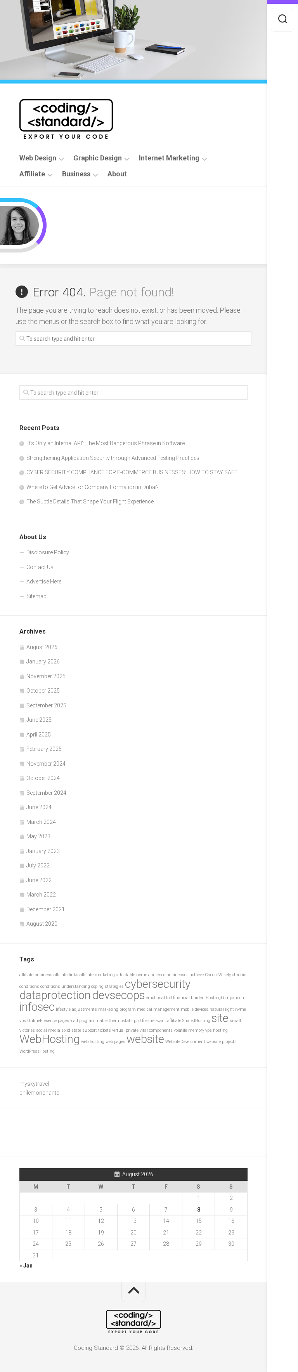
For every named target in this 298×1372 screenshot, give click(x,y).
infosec (37, 1006)
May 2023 (38, 836)
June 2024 (39, 807)
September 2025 (46, 705)
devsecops (118, 995)
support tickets (96, 1030)
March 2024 (41, 822)
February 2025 (44, 749)
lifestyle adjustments (76, 1009)
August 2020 (41, 924)
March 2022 (41, 894)
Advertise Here (43, 581)
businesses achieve (185, 974)
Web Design (37, 158)
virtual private (125, 1030)
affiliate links (66, 974)
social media (48, 1030)
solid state (71, 1030)
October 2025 (43, 691)
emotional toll (159, 997)
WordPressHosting (37, 1051)
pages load (68, 1020)
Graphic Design (97, 158)
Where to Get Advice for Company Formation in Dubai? (92, 487)
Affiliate (32, 174)
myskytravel (34, 1084)
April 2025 (38, 734)
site (220, 1018)
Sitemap (36, 596)
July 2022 (38, 865)
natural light (222, 1009)
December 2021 (45, 909)
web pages (115, 1041)
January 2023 (43, 851)
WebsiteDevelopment (185, 1041)
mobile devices (194, 1009)
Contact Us (40, 567)
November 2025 (46, 676)
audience (156, 974)
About (117, 174)
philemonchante (39, 1093)
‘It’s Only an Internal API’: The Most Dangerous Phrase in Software (105, 443)
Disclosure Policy (47, 552)
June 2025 (39, 720)
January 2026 (43, 661)
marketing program (117, 1009)
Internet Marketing (169, 158)
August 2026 (41, 647)
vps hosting (216, 1030)
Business (76, 174)
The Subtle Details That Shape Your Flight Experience (90, 501)
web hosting (92, 1041)
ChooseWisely (218, 974)
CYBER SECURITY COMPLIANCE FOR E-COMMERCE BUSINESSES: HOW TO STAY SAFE (131, 472)
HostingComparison (225, 997)
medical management (158, 1009)
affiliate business (35, 974)
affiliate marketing (97, 974)
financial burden (188, 997)
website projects (221, 1041)
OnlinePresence (42, 1020)
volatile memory (189, 1030)
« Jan (26, 1265)
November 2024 (46, 764)
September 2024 (46, 793)
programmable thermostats (106, 1020)
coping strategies (107, 986)
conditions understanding (65, 986)
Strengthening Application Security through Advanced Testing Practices (112, 458)
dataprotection (55, 995)
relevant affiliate (166, 1020)
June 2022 (39, 880)
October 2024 (43, 778)
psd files (142, 1020)
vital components (156, 1030)
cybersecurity (158, 984)
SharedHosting (196, 1020)
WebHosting (49, 1039)
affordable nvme (131, 974)
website (145, 1039)
